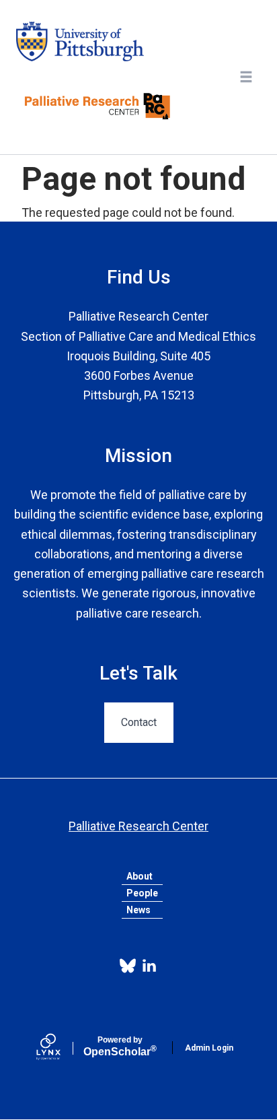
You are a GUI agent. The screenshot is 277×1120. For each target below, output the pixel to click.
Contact (139, 722)
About (139, 876)
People (142, 893)
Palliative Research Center (138, 826)
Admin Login (209, 1048)
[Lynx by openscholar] (59, 1048)
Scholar (120, 1046)
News (138, 909)
